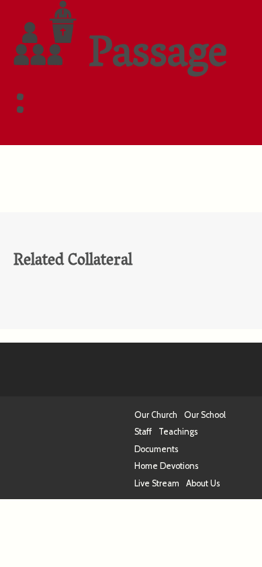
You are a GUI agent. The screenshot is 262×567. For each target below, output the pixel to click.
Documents (156, 449)
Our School (205, 415)
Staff (143, 432)
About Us (203, 483)
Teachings (178, 432)
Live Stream (156, 483)
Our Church (155, 415)
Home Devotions (166, 466)
